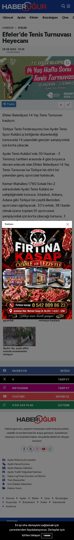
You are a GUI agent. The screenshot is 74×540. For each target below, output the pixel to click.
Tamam (46, 536)
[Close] (67, 224)
